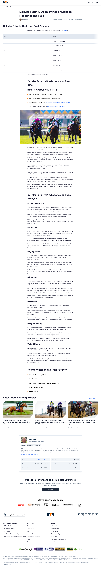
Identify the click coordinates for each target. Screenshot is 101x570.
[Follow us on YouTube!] (85, 514)
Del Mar (65, 30)
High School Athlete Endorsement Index (14, 536)
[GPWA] (70, 549)
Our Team (30, 531)
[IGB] (38, 549)
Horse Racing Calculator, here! (56, 106)
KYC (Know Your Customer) (58, 539)
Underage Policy (55, 534)
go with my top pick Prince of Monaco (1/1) (57, 102)
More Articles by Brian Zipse (28, 454)
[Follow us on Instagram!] (89, 514)
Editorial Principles (56, 526)
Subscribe (50, 489)
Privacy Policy (55, 528)
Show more (92, 398)
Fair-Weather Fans (8, 531)
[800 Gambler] (60, 549)
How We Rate (31, 534)
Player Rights (54, 536)
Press (28, 539)
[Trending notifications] (89, 2)
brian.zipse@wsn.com (43, 459)
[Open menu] (97, 2)
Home (4, 6)
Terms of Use (54, 531)
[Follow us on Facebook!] (78, 514)
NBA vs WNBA (7, 526)
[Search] (93, 2)
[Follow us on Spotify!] (92, 514)
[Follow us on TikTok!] (96, 514)
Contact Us (30, 528)
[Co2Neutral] (78, 549)
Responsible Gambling (33, 536)
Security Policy (55, 542)
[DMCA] (23, 549)
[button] (97, 2)
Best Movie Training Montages (11, 534)
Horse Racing (10, 6)
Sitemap (29, 542)
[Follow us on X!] (82, 514)
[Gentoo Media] (49, 549)
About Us (29, 526)
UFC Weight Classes (9, 528)
